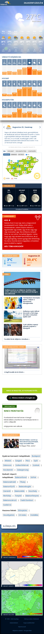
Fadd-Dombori (27, 500)
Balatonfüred (21, 477)
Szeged (18, 460)
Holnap (11, 151)
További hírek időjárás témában (16, 339)
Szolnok (36, 465)
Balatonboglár (25, 486)
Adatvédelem (14, 623)
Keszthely (33, 491)
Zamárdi (6, 491)
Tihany (22, 482)
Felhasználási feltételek (31, 619)
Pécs (28, 460)
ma (4, 151)
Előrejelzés (22, 510)
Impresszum (22, 627)
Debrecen (7, 465)
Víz (28, 154)
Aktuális (21, 154)
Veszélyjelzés (8, 515)
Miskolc (8, 460)
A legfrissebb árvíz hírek (13, 372)
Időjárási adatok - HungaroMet (22, 630)
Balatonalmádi (9, 482)
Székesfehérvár (22, 465)
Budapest (36, 456)
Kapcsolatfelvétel (29, 623)
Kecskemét (8, 470)
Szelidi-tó (7, 505)
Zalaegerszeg (22, 470)
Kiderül (6, 3)
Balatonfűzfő (9, 486)
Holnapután (21, 151)
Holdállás (34, 515)
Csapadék (32, 151)
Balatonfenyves (32, 495)
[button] (22, 3)
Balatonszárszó (9, 500)
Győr (36, 460)
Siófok (33, 477)
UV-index (22, 515)
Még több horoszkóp (13, 246)
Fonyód (18, 495)
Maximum (6, 154)
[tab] (4, 151)
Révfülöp (7, 495)
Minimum (14, 154)
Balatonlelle (19, 491)
